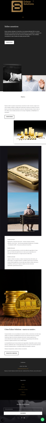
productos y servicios (11, 353)
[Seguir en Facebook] (22, 418)
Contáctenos (9, 42)
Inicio (23, 384)
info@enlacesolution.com (23, 368)
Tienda (23, 392)
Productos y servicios (23, 389)
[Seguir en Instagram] (24, 418)
